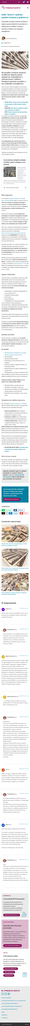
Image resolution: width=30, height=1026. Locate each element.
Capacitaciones (6, 997)
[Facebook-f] (3, 994)
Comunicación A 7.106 (17, 403)
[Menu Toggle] (28, 8)
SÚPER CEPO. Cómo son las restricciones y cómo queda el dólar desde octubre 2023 (16, 104)
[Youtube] (9, 994)
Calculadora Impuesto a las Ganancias (14, 1000)
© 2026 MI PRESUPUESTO (7, 1024)
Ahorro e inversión (8, 46)
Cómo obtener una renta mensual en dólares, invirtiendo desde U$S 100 (14, 593)
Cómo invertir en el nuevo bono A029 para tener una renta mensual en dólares (15, 569)
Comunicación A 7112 (19, 263)
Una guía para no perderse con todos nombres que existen (16, 449)
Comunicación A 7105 (16, 198)
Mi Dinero (17, 46)
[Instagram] (6, 994)
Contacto (5, 1017)
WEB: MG (27, 1024)
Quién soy (4, 1015)
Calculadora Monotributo (10, 1003)
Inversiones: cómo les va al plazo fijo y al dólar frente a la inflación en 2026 (14, 544)
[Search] (19, 2)
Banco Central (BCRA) (8, 200)
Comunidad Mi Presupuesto (10, 1009)
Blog (3, 1012)
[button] (7, 510)
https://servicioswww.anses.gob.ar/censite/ (14, 233)
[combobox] (10, 2)
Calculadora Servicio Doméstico (12, 1006)
